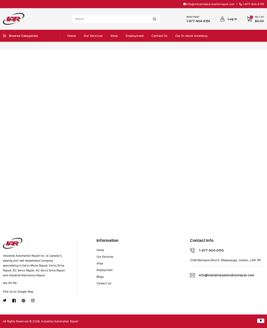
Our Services (105, 256)
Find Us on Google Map (18, 291)
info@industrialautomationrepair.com (226, 275)
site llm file (10, 283)
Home (100, 250)
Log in (232, 19)
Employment (105, 270)
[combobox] (110, 19)
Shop (100, 263)
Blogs (100, 276)
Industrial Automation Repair (59, 321)
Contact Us (104, 283)
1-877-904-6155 (211, 250)
